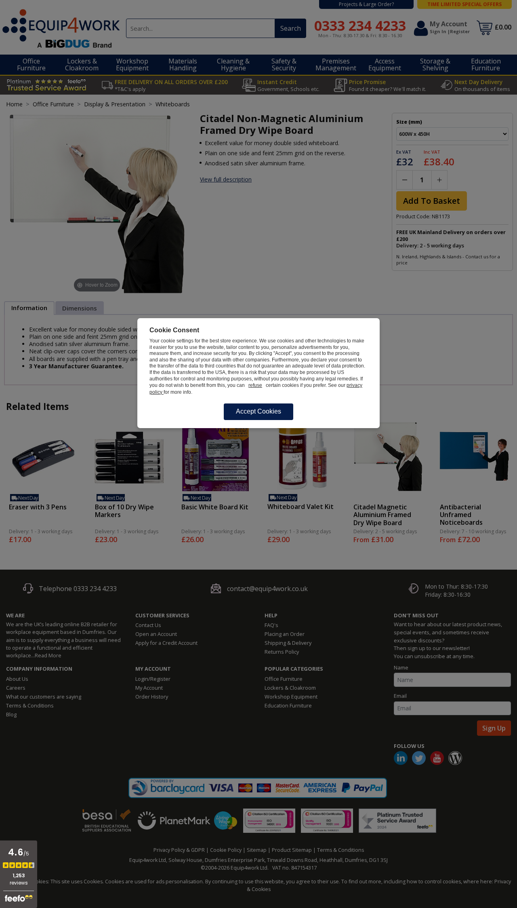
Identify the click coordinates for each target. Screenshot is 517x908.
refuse (255, 385)
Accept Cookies (258, 411)
